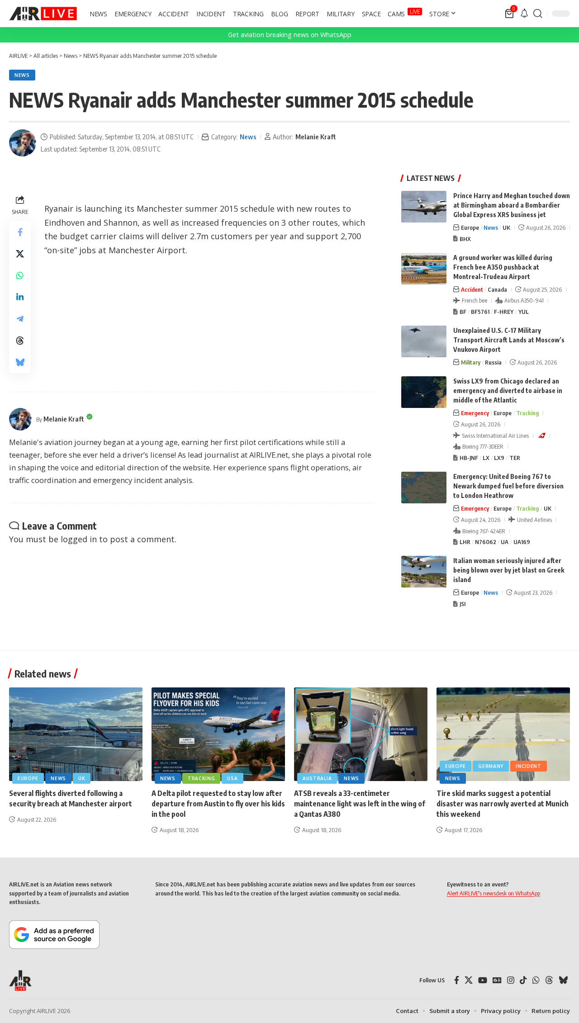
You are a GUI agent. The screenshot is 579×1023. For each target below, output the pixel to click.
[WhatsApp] (536, 980)
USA (232, 778)
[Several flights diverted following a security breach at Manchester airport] (75, 734)
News (22, 75)
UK (506, 227)
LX (486, 457)
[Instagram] (511, 980)
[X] (468, 980)
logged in (79, 539)
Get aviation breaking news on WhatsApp (289, 34)
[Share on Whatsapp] (20, 275)
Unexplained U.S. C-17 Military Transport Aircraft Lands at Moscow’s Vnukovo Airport (509, 340)
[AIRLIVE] (43, 13)
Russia (493, 362)
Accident (472, 289)
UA (504, 541)
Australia (317, 778)
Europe (470, 227)
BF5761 (480, 311)
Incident (528, 766)
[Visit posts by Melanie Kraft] (22, 142)
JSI (462, 603)
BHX (465, 238)
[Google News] (497, 980)
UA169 (521, 541)
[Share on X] (20, 254)
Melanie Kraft (315, 137)
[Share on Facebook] (20, 232)
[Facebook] (456, 980)
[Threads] (549, 980)
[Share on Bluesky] (20, 362)
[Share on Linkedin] (20, 297)
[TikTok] (523, 980)
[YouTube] (482, 980)
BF (463, 311)
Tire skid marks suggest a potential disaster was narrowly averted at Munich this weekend (503, 804)
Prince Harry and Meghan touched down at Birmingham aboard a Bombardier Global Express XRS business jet (511, 205)
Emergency (475, 413)
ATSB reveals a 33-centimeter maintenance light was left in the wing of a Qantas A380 (359, 804)
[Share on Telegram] (20, 319)
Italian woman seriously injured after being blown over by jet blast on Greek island (508, 570)
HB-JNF (469, 457)
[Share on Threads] (20, 340)
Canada (497, 289)
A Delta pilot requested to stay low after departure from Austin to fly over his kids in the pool (218, 804)
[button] (537, 13)
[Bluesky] (563, 980)
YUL (523, 311)
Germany (490, 766)
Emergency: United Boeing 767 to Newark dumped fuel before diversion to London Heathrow (508, 486)
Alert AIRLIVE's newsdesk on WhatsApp (493, 893)
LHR (465, 541)
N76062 (485, 541)
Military (470, 362)
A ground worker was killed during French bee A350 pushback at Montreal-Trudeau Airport (502, 267)
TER (514, 457)
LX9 (499, 457)
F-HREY (503, 311)
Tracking (527, 413)
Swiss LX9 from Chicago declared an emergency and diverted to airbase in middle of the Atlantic (507, 390)
